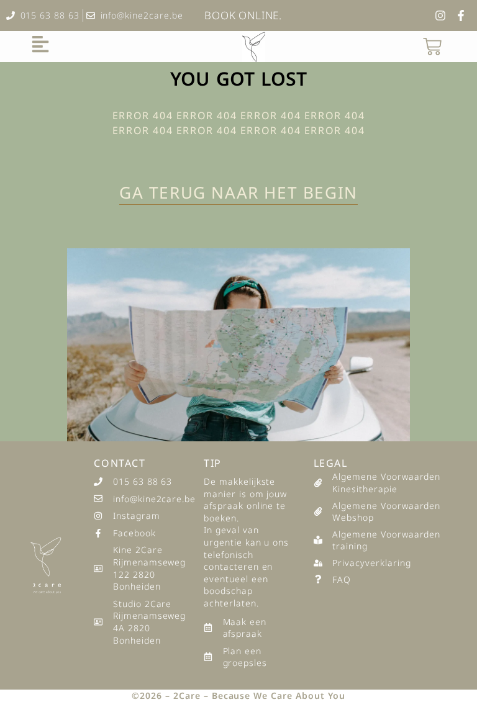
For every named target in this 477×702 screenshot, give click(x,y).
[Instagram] (440, 15)
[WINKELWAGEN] (432, 46)
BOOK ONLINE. (243, 15)
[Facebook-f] (461, 15)
